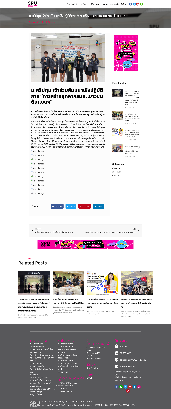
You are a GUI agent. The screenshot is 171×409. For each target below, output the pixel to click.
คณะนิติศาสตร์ (36, 386)
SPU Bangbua (64, 391)
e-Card (89, 356)
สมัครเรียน (115, 168)
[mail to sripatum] (116, 360)
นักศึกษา (114, 176)
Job (82, 401)
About (44, 401)
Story (61, 401)
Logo (88, 350)
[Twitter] (125, 387)
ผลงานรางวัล (114, 4)
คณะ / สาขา (39, 341)
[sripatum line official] (116, 346)
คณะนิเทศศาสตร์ (37, 347)
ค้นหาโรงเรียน (92, 368)
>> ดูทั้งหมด (63, 372)
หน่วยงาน (66, 341)
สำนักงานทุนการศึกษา (67, 363)
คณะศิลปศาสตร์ (36, 363)
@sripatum (125, 346)
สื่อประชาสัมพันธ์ (97, 342)
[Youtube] (130, 387)
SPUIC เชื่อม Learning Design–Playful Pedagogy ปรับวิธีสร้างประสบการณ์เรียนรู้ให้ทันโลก (132, 117)
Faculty (53, 401)
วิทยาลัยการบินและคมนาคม (42, 355)
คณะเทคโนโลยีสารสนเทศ (41, 380)
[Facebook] (116, 387)
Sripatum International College (43, 389)
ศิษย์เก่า (123, 4)
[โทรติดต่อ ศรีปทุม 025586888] (116, 353)
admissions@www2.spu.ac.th (133, 360)
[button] (57, 206)
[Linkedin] (134, 387)
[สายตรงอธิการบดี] (116, 366)
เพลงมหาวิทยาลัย (93, 359)
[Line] (141, 4)
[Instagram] (139, 387)
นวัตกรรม (105, 4)
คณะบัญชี (34, 375)
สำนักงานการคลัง (65, 361)
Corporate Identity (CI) (95, 347)
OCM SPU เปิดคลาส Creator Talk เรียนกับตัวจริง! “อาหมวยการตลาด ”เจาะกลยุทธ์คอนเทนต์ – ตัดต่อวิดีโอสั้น (132, 133)
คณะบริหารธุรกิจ (37, 366)
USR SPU (62, 389)
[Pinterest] (128, 391)
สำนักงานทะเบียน (65, 347)
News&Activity (72, 4)
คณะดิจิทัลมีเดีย (36, 344)
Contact (90, 401)
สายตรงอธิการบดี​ (127, 367)
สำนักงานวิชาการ (65, 344)
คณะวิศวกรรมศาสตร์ (39, 378)
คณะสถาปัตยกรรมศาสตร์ (40, 383)
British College (36, 392)
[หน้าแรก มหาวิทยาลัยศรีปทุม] (35, 404)
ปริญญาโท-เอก (95, 4)
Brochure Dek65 (93, 353)
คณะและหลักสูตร (117, 172)
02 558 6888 (125, 353)
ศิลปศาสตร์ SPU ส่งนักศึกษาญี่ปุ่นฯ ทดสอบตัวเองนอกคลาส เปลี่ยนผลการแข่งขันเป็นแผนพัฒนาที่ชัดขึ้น (132, 150)
